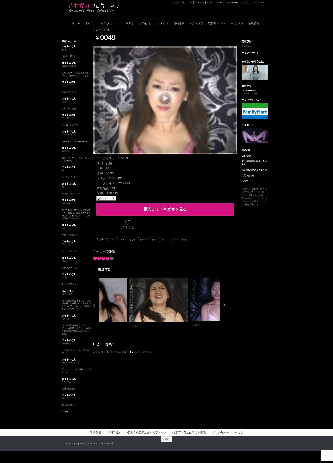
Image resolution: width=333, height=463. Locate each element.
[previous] (94, 305)
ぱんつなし (68, 290)
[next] (224, 305)
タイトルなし (69, 46)
